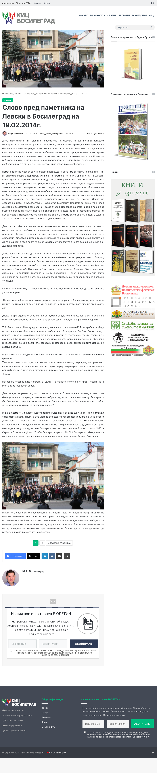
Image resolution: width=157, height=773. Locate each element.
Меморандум (48, 727)
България (124, 15)
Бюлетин (46, 717)
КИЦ (151, 15)
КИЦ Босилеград (15, 133)
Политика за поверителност (55, 655)
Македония (139, 15)
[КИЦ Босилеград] (29, 18)
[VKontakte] (52, 556)
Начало (83, 15)
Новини (18, 93)
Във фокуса (97, 15)
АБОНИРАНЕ (83, 643)
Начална (8, 93)
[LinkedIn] (45, 556)
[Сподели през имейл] (59, 556)
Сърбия (111, 15)
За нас (37, 3)
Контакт (47, 3)
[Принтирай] (67, 556)
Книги (45, 722)
